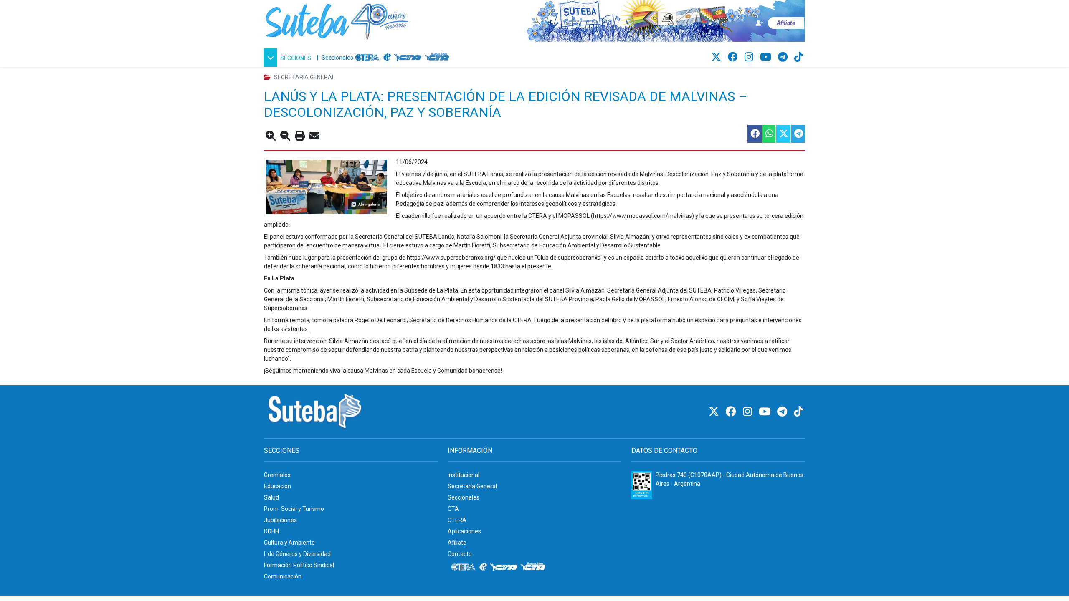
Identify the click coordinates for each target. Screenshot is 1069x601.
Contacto (460, 553)
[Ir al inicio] (337, 20)
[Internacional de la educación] (387, 57)
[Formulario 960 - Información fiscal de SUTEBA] (641, 485)
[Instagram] (750, 57)
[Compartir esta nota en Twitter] (782, 134)
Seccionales (337, 57)
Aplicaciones (464, 531)
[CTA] (407, 57)
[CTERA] (367, 57)
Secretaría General (472, 486)
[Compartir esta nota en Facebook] (754, 134)
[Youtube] (767, 57)
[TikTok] (798, 57)
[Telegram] (784, 57)
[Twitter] (717, 57)
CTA (453, 508)
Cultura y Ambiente (289, 542)
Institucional (463, 475)
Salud (271, 497)
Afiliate (457, 542)
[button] (289, 57)
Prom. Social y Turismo (294, 508)
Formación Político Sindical (299, 565)
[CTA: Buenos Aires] (438, 57)
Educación (277, 486)
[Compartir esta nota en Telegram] (797, 134)
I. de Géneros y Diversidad (297, 553)
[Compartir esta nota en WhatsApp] (768, 134)
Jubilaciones (280, 520)
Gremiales (277, 475)
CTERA (457, 520)
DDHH (271, 531)
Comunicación (282, 576)
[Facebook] (734, 57)
